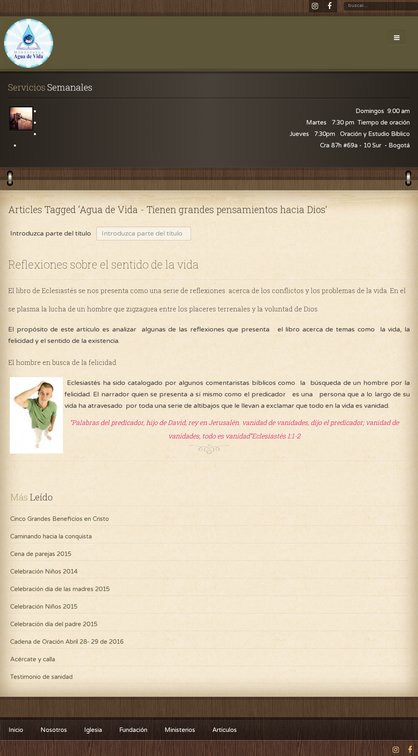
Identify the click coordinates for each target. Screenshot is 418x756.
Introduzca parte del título (51, 233)
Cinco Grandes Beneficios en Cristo (59, 519)
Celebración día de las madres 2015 (60, 589)
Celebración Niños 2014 (44, 571)
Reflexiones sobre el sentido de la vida (103, 264)
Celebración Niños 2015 (44, 606)
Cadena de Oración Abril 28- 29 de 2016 (67, 641)
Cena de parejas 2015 (40, 554)
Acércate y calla (32, 659)
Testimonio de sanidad (41, 676)
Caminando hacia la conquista (51, 536)
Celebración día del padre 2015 (54, 624)
